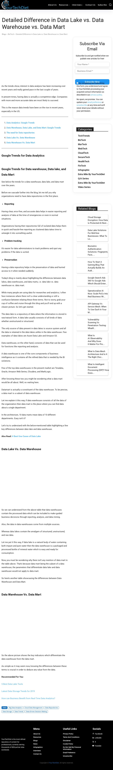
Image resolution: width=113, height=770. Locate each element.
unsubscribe (82, 105)
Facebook (99, 734)
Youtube (98, 746)
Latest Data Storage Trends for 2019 (18, 691)
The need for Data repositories (20, 132)
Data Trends (19, 711)
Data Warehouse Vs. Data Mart (20, 142)
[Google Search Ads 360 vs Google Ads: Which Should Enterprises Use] (81, 279)
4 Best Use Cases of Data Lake (26, 436)
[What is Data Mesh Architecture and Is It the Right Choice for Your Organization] (81, 353)
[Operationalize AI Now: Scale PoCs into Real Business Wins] (81, 292)
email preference (94, 102)
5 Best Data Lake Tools (12, 684)
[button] (110, 4)
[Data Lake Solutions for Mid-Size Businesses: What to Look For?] (81, 232)
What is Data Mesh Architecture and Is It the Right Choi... (97, 354)
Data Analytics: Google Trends (20, 123)
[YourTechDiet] (15, 4)
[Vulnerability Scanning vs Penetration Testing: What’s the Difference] (81, 321)
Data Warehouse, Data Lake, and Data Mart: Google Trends (33, 127)
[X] (93, 742)
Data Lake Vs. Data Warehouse (20, 137)
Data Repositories (51, 708)
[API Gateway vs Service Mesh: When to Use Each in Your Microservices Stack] (81, 305)
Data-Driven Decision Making (36, 711)
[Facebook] (93, 734)
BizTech (11, 34)
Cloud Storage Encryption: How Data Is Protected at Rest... (98, 220)
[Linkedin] (93, 738)
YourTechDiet (54, 763)
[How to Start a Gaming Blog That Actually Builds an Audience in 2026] (81, 264)
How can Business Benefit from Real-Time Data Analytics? (28, 698)
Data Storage (7, 711)
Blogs (4, 34)
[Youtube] (93, 746)
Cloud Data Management (33, 708)
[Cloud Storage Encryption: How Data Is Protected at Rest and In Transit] (81, 219)
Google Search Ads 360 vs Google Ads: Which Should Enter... (97, 281)
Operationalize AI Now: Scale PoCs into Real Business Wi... (98, 294)
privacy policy (96, 95)
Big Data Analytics (15, 708)
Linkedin (98, 738)
